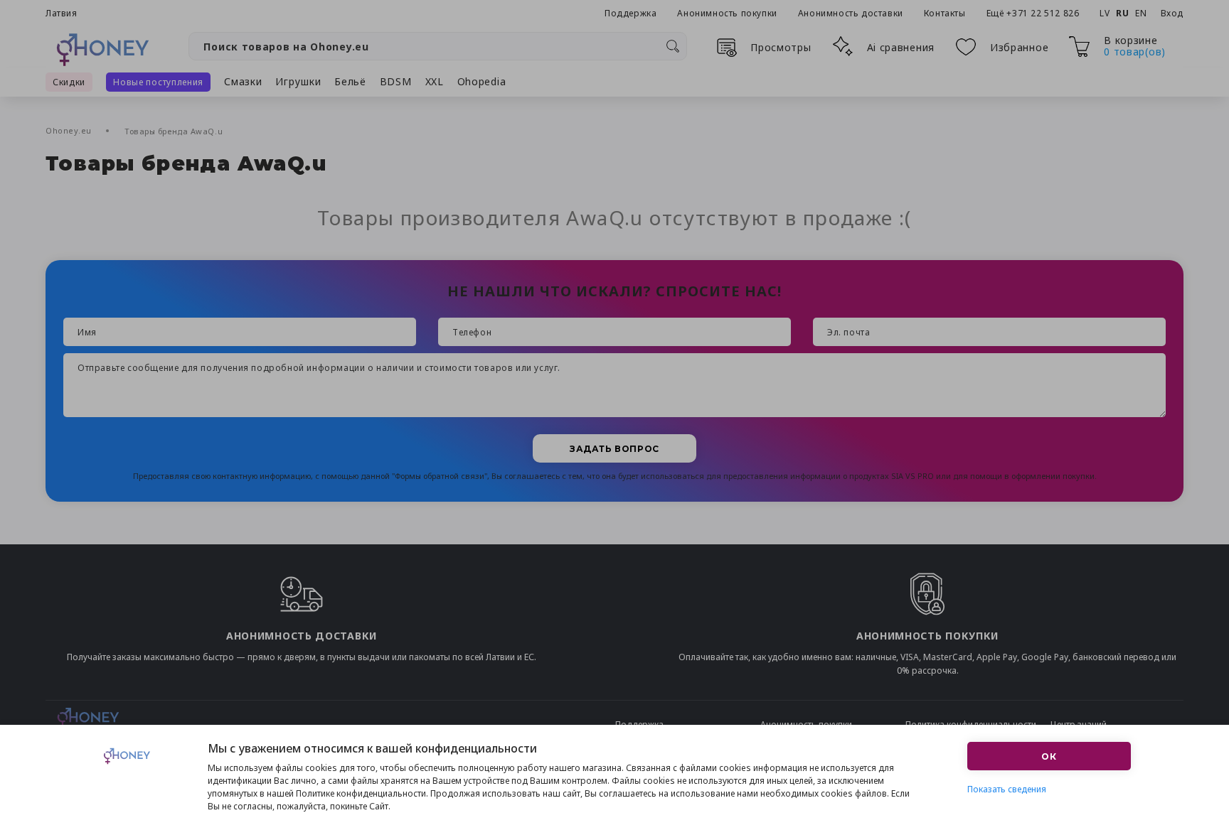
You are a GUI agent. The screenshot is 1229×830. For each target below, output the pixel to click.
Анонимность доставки (850, 13)
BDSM (396, 81)
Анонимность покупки (727, 13)
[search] (673, 46)
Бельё (350, 81)
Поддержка (630, 13)
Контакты (945, 13)
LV (1105, 13)
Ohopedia (481, 81)
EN (1140, 13)
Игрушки (298, 81)
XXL (434, 81)
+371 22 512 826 (1044, 13)
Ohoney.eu (70, 130)
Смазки (243, 81)
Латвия (62, 13)
